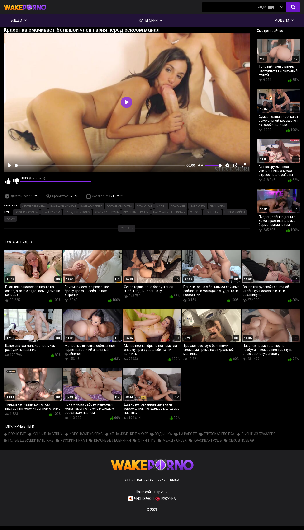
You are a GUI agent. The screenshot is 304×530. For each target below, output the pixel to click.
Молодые (178, 205)
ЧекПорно (217, 205)
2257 (161, 480)
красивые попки (136, 212)
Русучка (168, 499)
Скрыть (127, 228)
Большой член (91, 205)
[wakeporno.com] (25, 11)
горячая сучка (26, 212)
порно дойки (234, 212)
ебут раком (51, 212)
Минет (161, 205)
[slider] (100, 165)
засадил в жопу (77, 212)
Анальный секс (34, 205)
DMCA (174, 480)
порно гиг (212, 212)
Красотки (144, 205)
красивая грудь (107, 212)
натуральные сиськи (169, 212)
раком (10, 218)
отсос (195, 212)
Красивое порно (119, 205)
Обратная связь (139, 480)
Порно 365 (197, 205)
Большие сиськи (63, 205)
